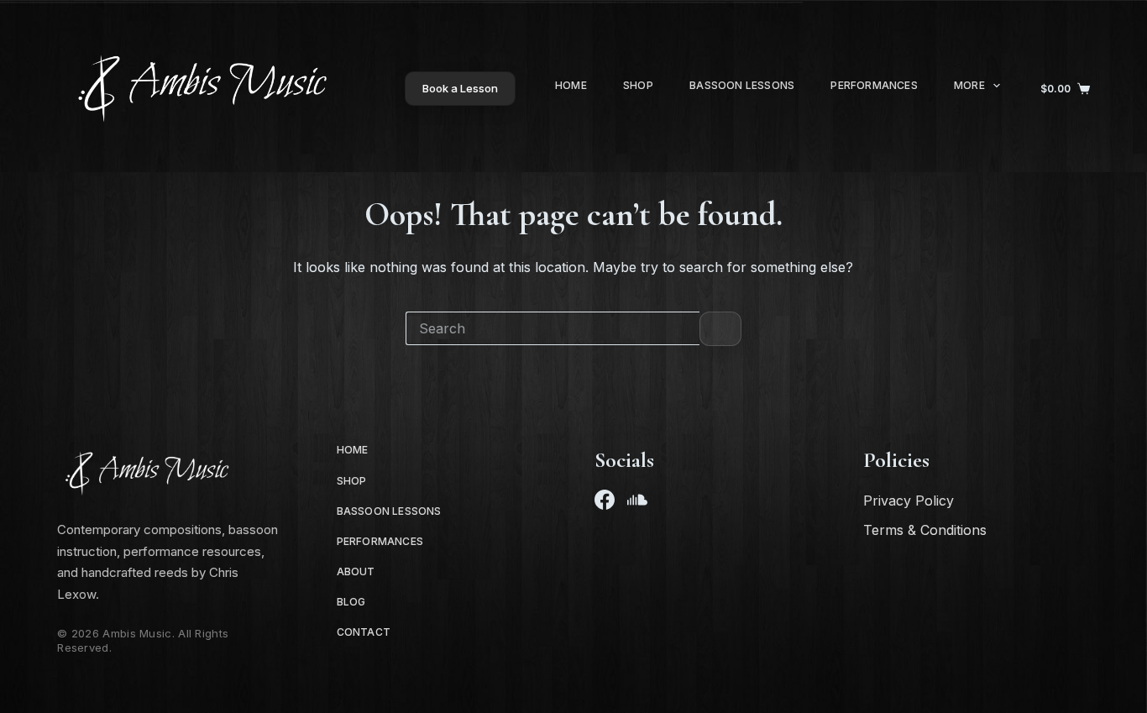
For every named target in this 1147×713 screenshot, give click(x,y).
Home (571, 85)
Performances (873, 85)
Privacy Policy (908, 500)
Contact (363, 632)
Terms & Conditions (925, 530)
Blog (351, 601)
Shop (638, 85)
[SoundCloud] (637, 500)
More (969, 85)
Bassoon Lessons (741, 85)
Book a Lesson (460, 88)
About (356, 571)
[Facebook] (604, 500)
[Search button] (720, 329)
